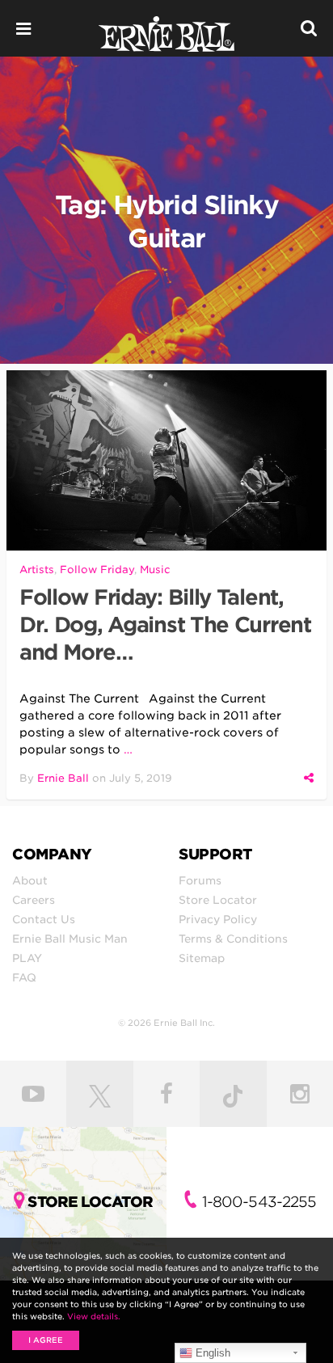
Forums (200, 880)
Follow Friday (97, 569)
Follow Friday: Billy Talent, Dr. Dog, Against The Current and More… (165, 624)
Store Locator (218, 899)
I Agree (45, 1340)
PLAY (27, 958)
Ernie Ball (63, 778)
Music (155, 569)
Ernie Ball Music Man (70, 938)
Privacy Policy (218, 919)
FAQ (24, 977)
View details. (93, 1316)
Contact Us (43, 919)
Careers (33, 899)
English (211, 1353)
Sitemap (202, 958)
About (30, 880)
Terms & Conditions (233, 938)
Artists (36, 569)
